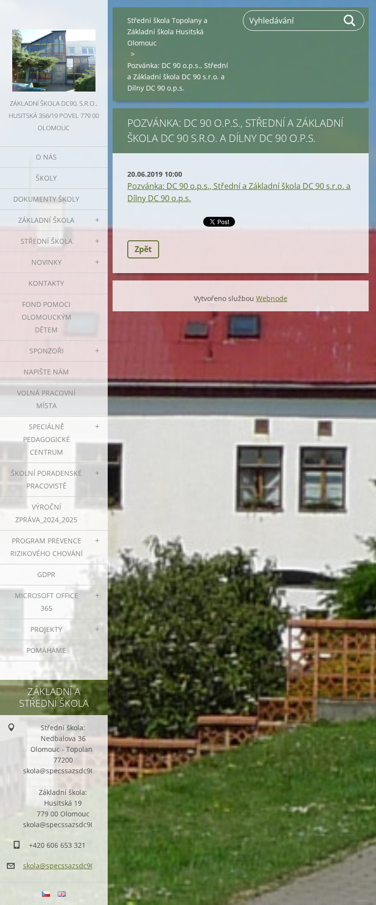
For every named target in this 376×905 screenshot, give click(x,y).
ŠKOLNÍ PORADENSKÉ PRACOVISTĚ (46, 479)
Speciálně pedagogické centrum (46, 439)
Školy (46, 178)
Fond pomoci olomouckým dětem (46, 317)
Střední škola (46, 241)
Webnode (271, 298)
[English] (62, 894)
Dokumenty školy (46, 199)
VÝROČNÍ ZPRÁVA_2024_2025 (46, 513)
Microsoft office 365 (46, 602)
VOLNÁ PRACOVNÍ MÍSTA (46, 399)
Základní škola (46, 220)
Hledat (350, 20)
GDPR (46, 574)
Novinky (46, 262)
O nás (46, 157)
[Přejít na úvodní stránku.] (54, 48)
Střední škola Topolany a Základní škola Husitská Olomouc (167, 31)
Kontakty (46, 283)
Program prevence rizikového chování (46, 547)
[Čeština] (46, 894)
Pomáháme (46, 650)
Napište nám (46, 371)
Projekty (46, 629)
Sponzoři (46, 350)
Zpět (143, 249)
